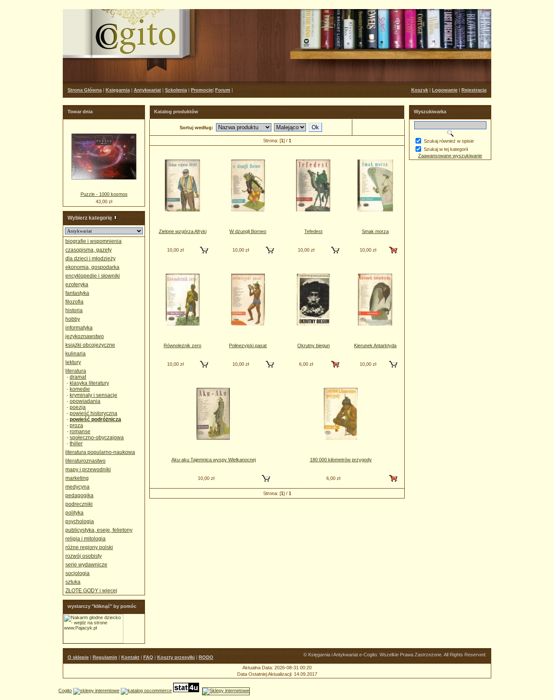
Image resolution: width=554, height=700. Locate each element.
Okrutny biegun (313, 345)
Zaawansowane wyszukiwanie (450, 155)
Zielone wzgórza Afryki (182, 231)
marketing (77, 478)
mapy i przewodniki (88, 470)
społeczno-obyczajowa (97, 438)
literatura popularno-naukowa (100, 452)
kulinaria (75, 354)
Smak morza (375, 231)
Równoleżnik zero (182, 345)
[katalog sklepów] (96, 690)
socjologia (77, 573)
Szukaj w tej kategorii (446, 149)
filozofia (74, 302)
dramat (78, 377)
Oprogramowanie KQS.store (456, 659)
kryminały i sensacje (93, 395)
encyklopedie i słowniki (92, 276)
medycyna (77, 487)
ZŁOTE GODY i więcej (91, 591)
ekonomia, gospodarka (92, 267)
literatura (75, 371)
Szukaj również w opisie (449, 141)
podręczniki (79, 504)
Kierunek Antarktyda (375, 345)
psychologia (79, 521)
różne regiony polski (89, 547)
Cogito (65, 690)
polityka (74, 513)
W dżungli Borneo (247, 231)
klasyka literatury (89, 383)
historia (74, 310)
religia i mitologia (85, 539)
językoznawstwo (84, 336)
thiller (76, 444)
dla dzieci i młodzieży (90, 259)
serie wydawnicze (86, 565)
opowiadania (85, 401)
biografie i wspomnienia (93, 241)
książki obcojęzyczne (90, 345)
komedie (80, 389)
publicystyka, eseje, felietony (98, 530)
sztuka (73, 582)
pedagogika (79, 495)
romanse (80, 431)
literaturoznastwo (85, 461)
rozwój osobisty (83, 556)
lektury (73, 362)
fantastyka (77, 293)
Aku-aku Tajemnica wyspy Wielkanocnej (213, 459)
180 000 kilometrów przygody (341, 459)
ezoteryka (76, 284)
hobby (72, 319)
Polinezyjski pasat (248, 345)
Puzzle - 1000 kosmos (104, 194)
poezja (78, 407)
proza (76, 425)
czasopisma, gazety (88, 250)
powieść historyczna (93, 413)
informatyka (79, 328)
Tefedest (313, 231)
